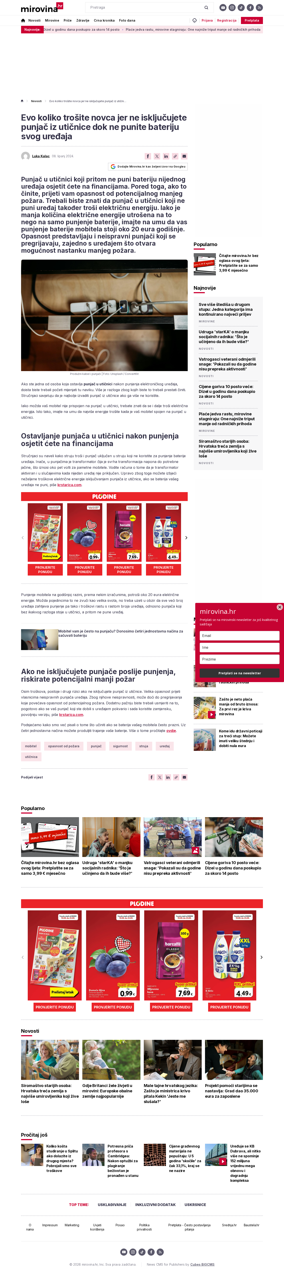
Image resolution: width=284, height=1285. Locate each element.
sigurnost (120, 746)
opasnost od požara (63, 746)
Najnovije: (32, 29)
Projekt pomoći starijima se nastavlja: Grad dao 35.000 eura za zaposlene (231, 1091)
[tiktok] (241, 7)
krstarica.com (69, 485)
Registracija (227, 20)
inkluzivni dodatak (155, 1204)
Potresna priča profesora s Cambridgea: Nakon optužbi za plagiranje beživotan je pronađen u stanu (123, 1161)
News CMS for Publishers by (181, 1264)
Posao (120, 1225)
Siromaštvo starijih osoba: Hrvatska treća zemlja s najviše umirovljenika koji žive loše (227, 448)
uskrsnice (195, 1204)
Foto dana (127, 20)
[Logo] (42, 7)
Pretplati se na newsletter (240, 673)
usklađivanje (112, 1204)
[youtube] (223, 7)
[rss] (259, 7)
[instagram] (232, 7)
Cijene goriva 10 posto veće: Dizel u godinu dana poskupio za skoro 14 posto (227, 391)
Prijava (207, 20)
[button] (186, 538)
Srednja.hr (229, 1225)
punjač (96, 746)
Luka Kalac (41, 156)
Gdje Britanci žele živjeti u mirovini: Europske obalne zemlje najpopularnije (107, 1091)
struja (143, 746)
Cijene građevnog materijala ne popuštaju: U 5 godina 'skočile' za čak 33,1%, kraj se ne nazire (185, 1158)
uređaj (165, 746)
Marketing (72, 1225)
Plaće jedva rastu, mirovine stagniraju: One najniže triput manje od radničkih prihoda (156, 29)
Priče (68, 20)
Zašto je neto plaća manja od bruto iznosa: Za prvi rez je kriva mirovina (238, 706)
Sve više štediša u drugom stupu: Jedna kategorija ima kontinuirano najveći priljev (226, 309)
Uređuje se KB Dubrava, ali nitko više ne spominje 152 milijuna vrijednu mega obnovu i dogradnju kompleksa (245, 1163)
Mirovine (52, 20)
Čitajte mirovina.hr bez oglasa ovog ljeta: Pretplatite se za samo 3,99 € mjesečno (238, 263)
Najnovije (205, 288)
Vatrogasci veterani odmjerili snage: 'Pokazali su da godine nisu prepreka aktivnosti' (227, 364)
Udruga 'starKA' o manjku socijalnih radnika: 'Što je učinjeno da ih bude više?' (224, 336)
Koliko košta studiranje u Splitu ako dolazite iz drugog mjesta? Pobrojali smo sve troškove (62, 1158)
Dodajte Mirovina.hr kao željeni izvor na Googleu (151, 166)
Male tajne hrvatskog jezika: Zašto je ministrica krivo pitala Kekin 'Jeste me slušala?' (171, 1093)
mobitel (31, 746)
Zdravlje (82, 20)
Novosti (34, 20)
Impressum (50, 1225)
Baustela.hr (251, 1225)
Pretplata (252, 20)
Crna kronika (104, 20)
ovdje (171, 730)
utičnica (31, 757)
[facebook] (250, 7)
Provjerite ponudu (45, 570)
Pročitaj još (34, 1135)
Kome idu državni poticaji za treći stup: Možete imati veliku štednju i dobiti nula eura (240, 738)
